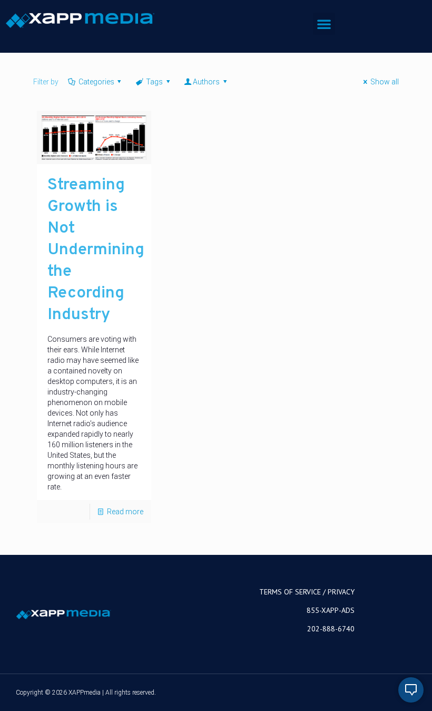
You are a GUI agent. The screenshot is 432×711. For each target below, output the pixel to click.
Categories (96, 82)
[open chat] (411, 690)
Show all (384, 82)
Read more (125, 511)
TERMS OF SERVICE (290, 592)
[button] (324, 24)
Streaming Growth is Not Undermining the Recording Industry (95, 250)
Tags (154, 82)
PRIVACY (341, 592)
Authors (206, 82)
